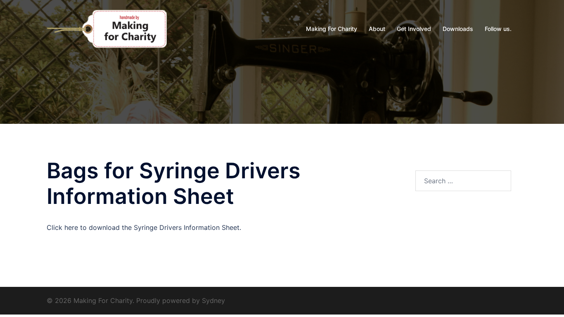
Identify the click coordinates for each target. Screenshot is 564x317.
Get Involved (414, 28)
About (377, 28)
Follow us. (498, 28)
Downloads (458, 28)
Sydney (213, 300)
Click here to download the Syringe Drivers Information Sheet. (144, 227)
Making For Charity (331, 28)
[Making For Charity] (107, 28)
